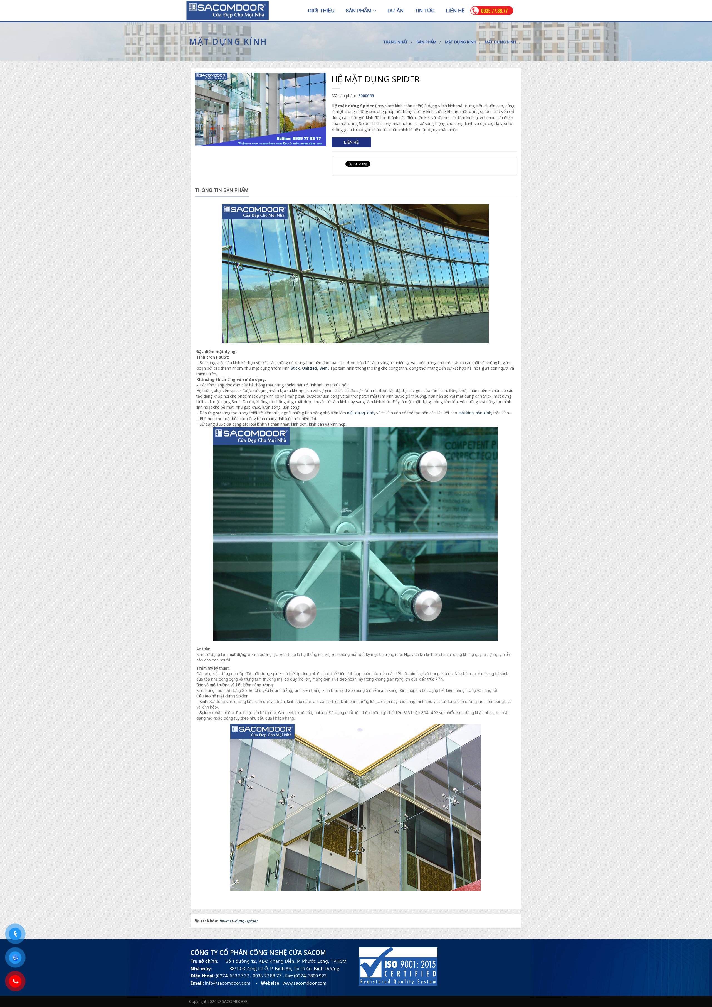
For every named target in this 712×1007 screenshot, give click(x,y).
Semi (323, 368)
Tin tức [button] (425, 10)
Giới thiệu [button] (321, 10)
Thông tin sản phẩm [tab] (221, 190)
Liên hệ (351, 142)
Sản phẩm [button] (359, 10)
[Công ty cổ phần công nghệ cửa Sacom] (227, 10)
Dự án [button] (395, 10)
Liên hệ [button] (455, 10)
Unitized (309, 368)
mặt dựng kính (360, 413)
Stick (295, 368)
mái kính (466, 413)
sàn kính (483, 413)
